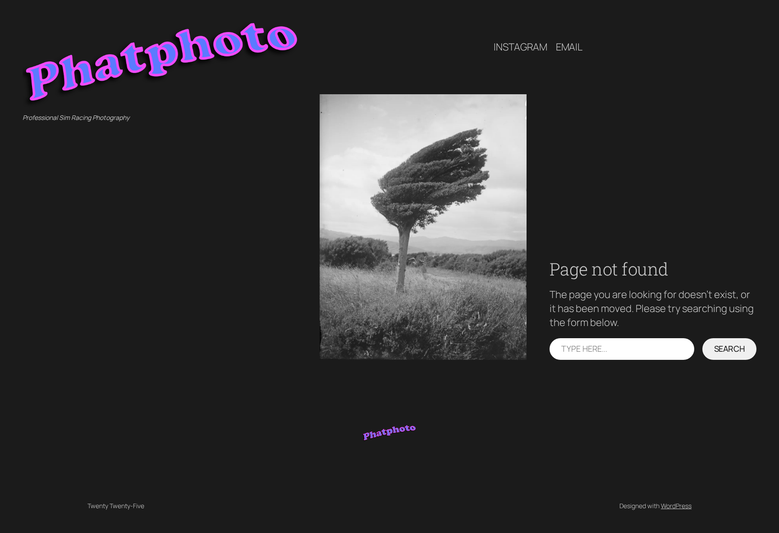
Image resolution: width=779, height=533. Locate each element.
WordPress (676, 505)
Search (729, 348)
